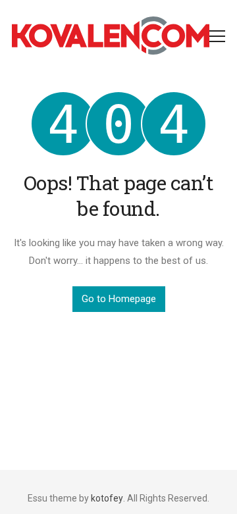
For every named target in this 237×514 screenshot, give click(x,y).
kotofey (107, 498)
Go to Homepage (119, 299)
